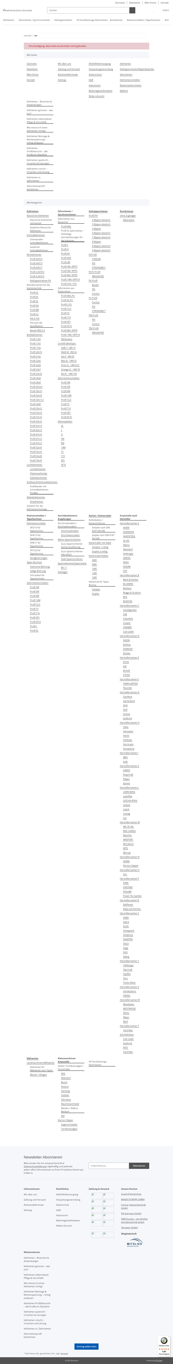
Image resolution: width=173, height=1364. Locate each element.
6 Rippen (96, 228)
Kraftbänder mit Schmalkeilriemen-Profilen (39, 489)
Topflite (127, 973)
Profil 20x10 (36, 352)
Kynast (126, 783)
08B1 (94, 564)
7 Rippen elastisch (101, 237)
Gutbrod (127, 718)
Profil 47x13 (36, 443)
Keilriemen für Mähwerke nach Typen (41, 1069)
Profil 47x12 (36, 438)
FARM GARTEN (130, 683)
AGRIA (126, 527)
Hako (125, 726)
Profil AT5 (66, 321)
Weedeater (128, 1004)
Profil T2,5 (66, 308)
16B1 (94, 577)
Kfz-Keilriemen (34, 254)
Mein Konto (150, 2)
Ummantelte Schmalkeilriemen (39, 241)
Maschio (127, 835)
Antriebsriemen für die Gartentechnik (38, 286)
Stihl (125, 952)
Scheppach (128, 930)
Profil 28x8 (35, 382)
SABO (126, 917)
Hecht (126, 735)
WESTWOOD (129, 1008)
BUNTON (127, 601)
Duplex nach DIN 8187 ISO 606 (103, 537)
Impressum (94, 85)
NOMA (126, 861)
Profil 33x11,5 (37, 399)
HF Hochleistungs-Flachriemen (98, 1063)
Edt (125, 666)
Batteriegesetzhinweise (100, 90)
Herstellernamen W (130, 999)
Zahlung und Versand (69, 69)
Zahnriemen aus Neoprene (66, 220)
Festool (65, 1086)
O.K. (125, 874)
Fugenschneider (69, 1124)
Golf (125, 709)
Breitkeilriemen (34, 334)
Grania (126, 713)
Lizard (126, 809)
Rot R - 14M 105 (69, 373)
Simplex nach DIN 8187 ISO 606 (101, 529)
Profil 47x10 (36, 434)
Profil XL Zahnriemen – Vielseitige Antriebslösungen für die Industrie (72, 235)
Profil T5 (65, 313)
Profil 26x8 (35, 378)
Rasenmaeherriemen (130, 85)
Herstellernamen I (129, 752)
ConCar (96, 293)
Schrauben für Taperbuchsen (37, 577)
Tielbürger (128, 965)
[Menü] (168, 1337)
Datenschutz (95, 74)
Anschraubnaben (70, 530)
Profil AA (34, 305)
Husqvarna (128, 748)
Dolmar (127, 644)
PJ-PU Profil (94, 271)
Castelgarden (130, 609)
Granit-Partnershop (131, 1194)
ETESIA (126, 674)
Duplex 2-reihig (99, 551)
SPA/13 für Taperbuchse (36, 537)
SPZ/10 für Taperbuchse (36, 529)
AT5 (63, 460)
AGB (91, 79)
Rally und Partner (132, 908)
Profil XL (34, 630)
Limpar (126, 804)
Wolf (125, 1021)
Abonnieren (139, 1165)
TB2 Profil (94, 328)
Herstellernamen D (129, 635)
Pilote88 (127, 891)
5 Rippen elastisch (101, 224)
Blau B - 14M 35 (68, 360)
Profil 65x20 (36, 456)
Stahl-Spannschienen (72, 558)
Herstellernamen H (129, 722)
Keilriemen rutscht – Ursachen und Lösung (38, 170)
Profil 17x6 (35, 347)
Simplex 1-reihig (100, 547)
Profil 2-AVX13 (37, 276)
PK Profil (93, 280)
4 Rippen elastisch (101, 219)
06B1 (94, 560)
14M (63, 447)
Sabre (126, 921)
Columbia (128, 618)
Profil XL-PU (67, 300)
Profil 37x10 (36, 417)
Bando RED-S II (37, 330)
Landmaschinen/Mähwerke (40, 1062)
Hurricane (128, 744)
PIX (93, 263)
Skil (62, 1115)
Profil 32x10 (36, 395)
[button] (148, 10)
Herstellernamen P (129, 878)
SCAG (126, 926)
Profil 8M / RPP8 (69, 275)
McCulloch (128, 843)
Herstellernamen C (129, 605)
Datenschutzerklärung (35, 1166)
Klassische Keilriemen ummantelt (41, 221)
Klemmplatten (65, 421)
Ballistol (124, 90)
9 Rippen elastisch (101, 250)
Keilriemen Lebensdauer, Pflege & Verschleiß (39, 120)
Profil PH (93, 215)
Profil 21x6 (35, 356)
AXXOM (126, 566)
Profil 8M (65, 391)
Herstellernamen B (129, 575)
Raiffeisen (128, 904)
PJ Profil (93, 254)
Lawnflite (127, 796)
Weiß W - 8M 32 (69, 352)
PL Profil (93, 297)
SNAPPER (128, 939)
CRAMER (127, 627)
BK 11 (64, 567)
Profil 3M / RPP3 (69, 266)
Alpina (126, 544)
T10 (63, 456)
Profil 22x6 (35, 360)
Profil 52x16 (36, 447)
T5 (62, 451)
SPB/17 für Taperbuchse (36, 544)
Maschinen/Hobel (70, 1103)
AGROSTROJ (129, 536)
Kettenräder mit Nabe (100, 542)
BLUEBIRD (128, 583)
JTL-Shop (159, 1360)
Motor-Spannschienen (69, 539)
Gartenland (129, 700)
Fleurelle (127, 687)
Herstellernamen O (129, 869)
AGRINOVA (128, 531)
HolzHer (65, 1095)
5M (62, 438)
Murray (127, 852)
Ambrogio (128, 553)
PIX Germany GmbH (131, 1213)
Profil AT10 (66, 326)
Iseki (125, 761)
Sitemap (62, 79)
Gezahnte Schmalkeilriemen (39, 249)
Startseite (120, 2)
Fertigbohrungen (38, 557)
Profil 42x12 (36, 430)
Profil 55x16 (36, 451)
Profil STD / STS (69, 283)
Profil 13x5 (35, 339)
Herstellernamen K (129, 765)
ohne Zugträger (128, 215)
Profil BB (34, 309)
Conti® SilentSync (67, 343)
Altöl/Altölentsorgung (100, 63)
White (126, 1012)
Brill (125, 596)
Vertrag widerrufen (86, 1346)
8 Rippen (96, 241)
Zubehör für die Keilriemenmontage (37, 507)
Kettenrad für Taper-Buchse (99, 583)
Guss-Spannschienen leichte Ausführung (72, 545)
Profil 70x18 (36, 460)
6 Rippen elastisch (101, 232)
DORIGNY (128, 648)
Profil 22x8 (35, 365)
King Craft (128, 774)
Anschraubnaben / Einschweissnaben (67, 525)
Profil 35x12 (36, 408)
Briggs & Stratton (132, 592)
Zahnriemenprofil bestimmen (36, 188)
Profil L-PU (66, 304)
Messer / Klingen (38, 1074)
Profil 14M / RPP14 (70, 279)
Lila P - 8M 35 (67, 356)
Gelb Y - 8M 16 (68, 347)
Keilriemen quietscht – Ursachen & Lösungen (38, 162)
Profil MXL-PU (68, 295)
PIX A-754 (34, 318)
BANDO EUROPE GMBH (133, 1199)
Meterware (66, 339)
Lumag (126, 813)
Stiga (125, 947)
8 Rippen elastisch (101, 245)
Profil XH (65, 253)
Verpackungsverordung (101, 69)
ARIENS (126, 557)
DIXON (126, 640)
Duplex (95, 593)
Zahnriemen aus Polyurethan (66, 290)
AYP (125, 570)
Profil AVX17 (36, 267)
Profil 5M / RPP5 (69, 270)
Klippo (126, 778)
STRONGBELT (99, 267)
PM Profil (93, 315)
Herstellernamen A (129, 523)
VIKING (126, 995)
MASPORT (128, 839)
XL (62, 425)
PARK (126, 882)
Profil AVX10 (36, 258)
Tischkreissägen (69, 1128)
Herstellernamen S (129, 913)
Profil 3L (34, 292)
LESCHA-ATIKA (130, 800)
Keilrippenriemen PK (40, 280)
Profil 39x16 (36, 421)
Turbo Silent (129, 982)
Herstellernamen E (129, 657)
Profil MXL (66, 226)
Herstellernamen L (129, 787)
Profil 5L (34, 301)
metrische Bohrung (40, 566)
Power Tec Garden (132, 895)
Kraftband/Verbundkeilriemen (42, 482)
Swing (126, 956)
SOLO (126, 943)
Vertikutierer (129, 991)
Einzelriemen (36, 501)
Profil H (65, 249)
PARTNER (128, 887)
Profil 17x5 (35, 343)
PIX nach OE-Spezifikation (36, 324)
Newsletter (134, 2)
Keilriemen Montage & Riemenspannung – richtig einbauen (38, 139)
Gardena (127, 696)
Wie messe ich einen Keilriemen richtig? (37, 129)
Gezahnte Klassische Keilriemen (40, 229)
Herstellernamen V (129, 986)
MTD (125, 848)
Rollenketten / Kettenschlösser (97, 521)
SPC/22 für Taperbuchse (36, 552)
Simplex (96, 589)
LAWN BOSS (129, 791)
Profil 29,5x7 (36, 386)
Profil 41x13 (36, 425)
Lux (125, 817)
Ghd (125, 705)
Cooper (127, 622)
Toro (125, 978)
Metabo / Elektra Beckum (69, 1110)
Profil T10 (66, 317)
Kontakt (165, 2)
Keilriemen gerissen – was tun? (40, 112)
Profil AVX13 (36, 263)
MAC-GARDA (129, 830)
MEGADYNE (98, 276)
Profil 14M (66, 395)
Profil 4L (34, 296)
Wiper (126, 1017)
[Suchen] (132, 10)
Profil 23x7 (35, 369)
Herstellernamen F (129, 679)
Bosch (64, 1082)
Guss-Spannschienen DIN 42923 (72, 553)
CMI (125, 614)
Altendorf (128, 549)
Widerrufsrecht (96, 96)
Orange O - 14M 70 (70, 369)
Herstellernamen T (129, 960)
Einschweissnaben (70, 535)
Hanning (65, 1090)
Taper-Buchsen (34, 562)
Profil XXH (66, 257)
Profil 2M (65, 262)
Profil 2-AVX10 (37, 271)
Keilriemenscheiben (130, 79)
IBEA (125, 757)
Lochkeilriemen (34, 464)
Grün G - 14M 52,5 (70, 365)
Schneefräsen (127, 1034)
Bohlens (127, 588)
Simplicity (128, 934)
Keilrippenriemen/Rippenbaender (137, 69)
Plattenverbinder (38, 473)
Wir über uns (64, 63)
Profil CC (34, 314)
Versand (64, 1353)
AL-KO (126, 540)
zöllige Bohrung (38, 570)
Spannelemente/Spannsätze (72, 563)
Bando (95, 284)
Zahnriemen (126, 74)
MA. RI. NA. (128, 826)
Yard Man (128, 1030)
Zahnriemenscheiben (68, 378)
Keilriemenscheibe (36, 523)
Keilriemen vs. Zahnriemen (34, 179)
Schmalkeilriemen (36, 235)
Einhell (126, 670)
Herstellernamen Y (129, 1025)
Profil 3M (65, 382)
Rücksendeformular (68, 74)
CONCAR (96, 258)
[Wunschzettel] (153, 10)
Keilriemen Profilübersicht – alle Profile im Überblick (37, 151)
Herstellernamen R (129, 900)
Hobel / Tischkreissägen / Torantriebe (70, 1067)
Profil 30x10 (36, 391)
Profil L (64, 244)
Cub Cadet (128, 631)
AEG (63, 1073)
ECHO (126, 661)
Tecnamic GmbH (129, 1227)
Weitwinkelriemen (36, 497)
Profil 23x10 (36, 373)
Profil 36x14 (36, 412)
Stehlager (63, 571)
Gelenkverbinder (38, 477)
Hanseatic (128, 731)
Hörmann (66, 1099)
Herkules (127, 739)
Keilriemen (125, 63)
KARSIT (126, 770)
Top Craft (127, 969)
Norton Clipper (130, 865)
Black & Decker (130, 579)
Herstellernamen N (129, 856)
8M (62, 443)
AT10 (63, 464)
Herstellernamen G (129, 692)
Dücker (126, 653)
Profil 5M (65, 386)
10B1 (94, 568)
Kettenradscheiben (98, 555)
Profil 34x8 (35, 404)
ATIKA (126, 562)
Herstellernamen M (130, 822)
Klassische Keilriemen (38, 215)
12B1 (94, 573)
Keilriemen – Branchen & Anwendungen (39, 103)
